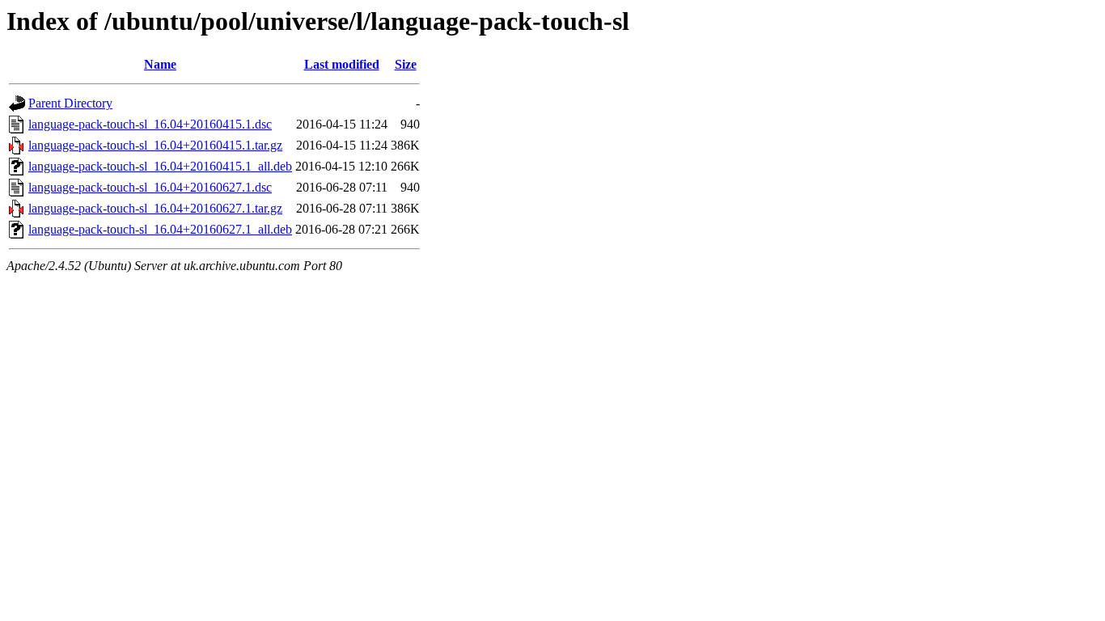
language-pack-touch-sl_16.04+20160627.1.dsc (150, 187)
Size (406, 64)
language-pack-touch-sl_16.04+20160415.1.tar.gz (155, 145)
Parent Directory (70, 103)
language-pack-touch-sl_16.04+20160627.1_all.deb (160, 229)
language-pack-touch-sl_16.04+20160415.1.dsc (150, 124)
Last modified (341, 64)
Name (160, 64)
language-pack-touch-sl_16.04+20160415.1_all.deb (160, 166)
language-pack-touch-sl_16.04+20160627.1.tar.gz (155, 208)
